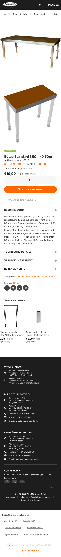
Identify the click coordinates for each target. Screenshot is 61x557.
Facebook (7, 481)
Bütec (42, 164)
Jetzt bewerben (30, 550)
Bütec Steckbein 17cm (37, 335)
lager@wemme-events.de (27, 459)
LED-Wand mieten (13, 527)
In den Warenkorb (32, 189)
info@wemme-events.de (27, 421)
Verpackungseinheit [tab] (18, 260)
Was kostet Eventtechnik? (36, 534)
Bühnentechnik (20, 14)
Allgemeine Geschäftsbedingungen (36, 497)
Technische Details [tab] (17, 251)
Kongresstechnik (35, 527)
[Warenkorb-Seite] (39, 4)
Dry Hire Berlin (10, 521)
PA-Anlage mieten (31, 521)
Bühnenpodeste (41, 14)
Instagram (22, 481)
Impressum (10, 497)
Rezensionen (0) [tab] (15, 268)
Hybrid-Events (11, 534)
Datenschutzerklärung (30, 500)
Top (52, 487)
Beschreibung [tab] (14, 209)
